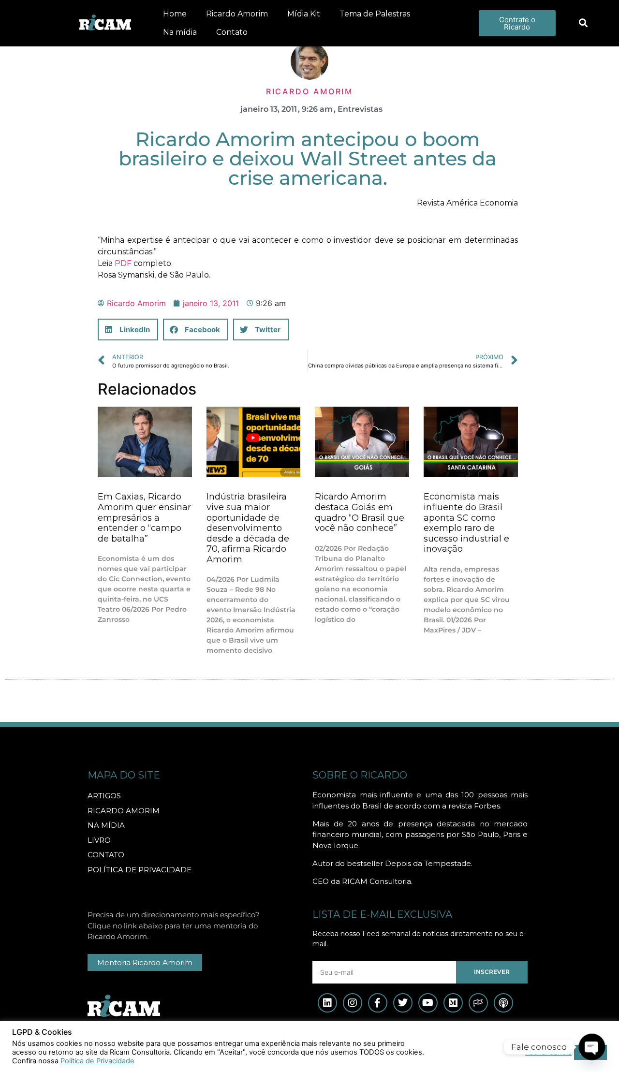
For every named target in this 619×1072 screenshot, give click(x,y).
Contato (232, 32)
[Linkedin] (327, 1003)
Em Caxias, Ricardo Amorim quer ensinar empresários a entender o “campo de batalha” (144, 517)
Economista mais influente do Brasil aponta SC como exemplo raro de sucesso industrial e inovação (466, 522)
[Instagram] (352, 1003)
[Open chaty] (592, 1047)
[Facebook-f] (377, 1003)
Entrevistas (360, 109)
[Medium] (453, 1003)
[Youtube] (428, 1003)
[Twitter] (403, 1003)
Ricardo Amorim (237, 13)
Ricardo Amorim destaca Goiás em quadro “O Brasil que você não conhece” (359, 512)
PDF (123, 263)
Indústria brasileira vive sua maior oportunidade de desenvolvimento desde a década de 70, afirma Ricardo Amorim (247, 528)
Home (175, 13)
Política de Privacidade (97, 1061)
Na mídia (180, 32)
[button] (583, 23)
